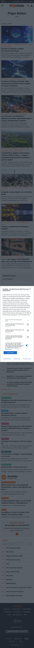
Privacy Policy (27, 358)
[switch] (27, 324)
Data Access (17, 358)
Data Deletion (7, 358)
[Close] (30, 289)
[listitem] (17, 320)
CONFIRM (10, 352)
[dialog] (17, 324)
